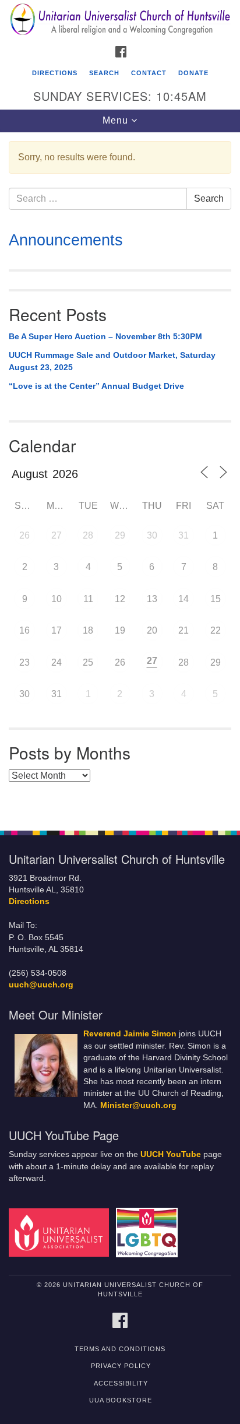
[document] (120, 475)
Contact (149, 72)
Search (104, 72)
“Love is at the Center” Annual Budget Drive (96, 386)
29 (120, 535)
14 (183, 599)
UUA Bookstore (120, 1400)
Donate (193, 72)
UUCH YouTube (170, 1154)
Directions (54, 72)
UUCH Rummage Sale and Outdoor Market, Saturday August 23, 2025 (112, 361)
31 (183, 535)
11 (88, 599)
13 (152, 599)
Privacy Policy (121, 1365)
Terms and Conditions (120, 1348)
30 (152, 535)
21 (183, 630)
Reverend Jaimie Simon (130, 1033)
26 (24, 535)
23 (24, 662)
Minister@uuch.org (138, 1105)
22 (215, 630)
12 (120, 599)
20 (152, 630)
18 (88, 630)
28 (88, 535)
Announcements (66, 240)
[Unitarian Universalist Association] (61, 1232)
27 (56, 535)
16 (24, 630)
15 (215, 599)
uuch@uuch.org (41, 984)
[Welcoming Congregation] (149, 1232)
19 (120, 630)
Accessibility (121, 1383)
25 (88, 662)
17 (56, 630)
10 (56, 599)
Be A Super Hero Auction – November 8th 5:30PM (105, 336)
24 (56, 662)
